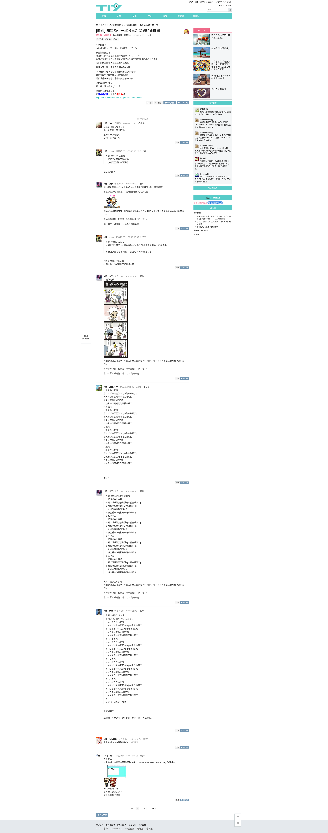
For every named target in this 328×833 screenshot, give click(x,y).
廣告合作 (132, 824)
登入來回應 (102, 815)
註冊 (229, 5)
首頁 (104, 16)
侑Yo (111, 123)
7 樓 (105, 491)
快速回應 (171, 102)
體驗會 (180, 16)
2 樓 (105, 151)
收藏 (159, 102)
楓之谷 (103, 25)
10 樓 (106, 755)
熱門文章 (201, 30)
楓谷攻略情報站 (200, 202)
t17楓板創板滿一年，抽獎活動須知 (221, 77)
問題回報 (142, 824)
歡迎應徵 (204, 230)
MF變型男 (219, 2)
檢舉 (149, 35)
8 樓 (105, 610)
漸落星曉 (113, 739)
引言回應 (184, 102)
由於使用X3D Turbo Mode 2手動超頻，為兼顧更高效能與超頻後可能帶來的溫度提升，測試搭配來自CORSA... (213, 150)
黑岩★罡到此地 (218, 88)
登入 (222, 5)
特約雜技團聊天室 (116, 25)
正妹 (119, 16)
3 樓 (105, 183)
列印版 (100, 39)
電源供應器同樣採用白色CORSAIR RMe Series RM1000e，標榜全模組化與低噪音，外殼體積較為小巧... (213, 125)
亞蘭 (111, 610)
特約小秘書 (117, 35)
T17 (109, 7)
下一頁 (153, 808)
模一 (112, 755)
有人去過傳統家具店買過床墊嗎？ (220, 36)
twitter (109, 39)
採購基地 (202, 2)
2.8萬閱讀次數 (86, 337)
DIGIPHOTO (210, 2)
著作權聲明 (110, 824)
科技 (165, 16)
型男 (134, 16)
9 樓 (105, 739)
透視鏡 (229, 2)
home (238, 823)
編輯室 (196, 16)
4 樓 (105, 237)
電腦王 (196, 2)
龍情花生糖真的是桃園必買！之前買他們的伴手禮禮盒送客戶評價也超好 (213, 113)
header (238, 817)
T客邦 (191, 2)
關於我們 (99, 824)
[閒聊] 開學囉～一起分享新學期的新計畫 (142, 25)
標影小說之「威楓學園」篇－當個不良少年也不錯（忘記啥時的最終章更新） (220, 65)
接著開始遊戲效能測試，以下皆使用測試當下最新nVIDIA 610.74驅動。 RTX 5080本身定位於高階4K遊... (213, 137)
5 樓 (105, 276)
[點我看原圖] (112, 201)
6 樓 (105, 386)
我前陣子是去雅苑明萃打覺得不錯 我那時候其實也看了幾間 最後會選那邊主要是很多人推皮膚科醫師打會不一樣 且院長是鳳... (212, 165)
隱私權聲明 (121, 824)
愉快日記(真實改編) (220, 48)
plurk (116, 39)
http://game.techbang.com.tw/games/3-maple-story (119, 97)
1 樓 (105, 123)
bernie (112, 151)
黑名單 (196, 234)
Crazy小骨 (113, 386)
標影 (111, 183)
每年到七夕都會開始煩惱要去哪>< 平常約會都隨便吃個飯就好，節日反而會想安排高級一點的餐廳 (213, 179)
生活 (150, 16)
